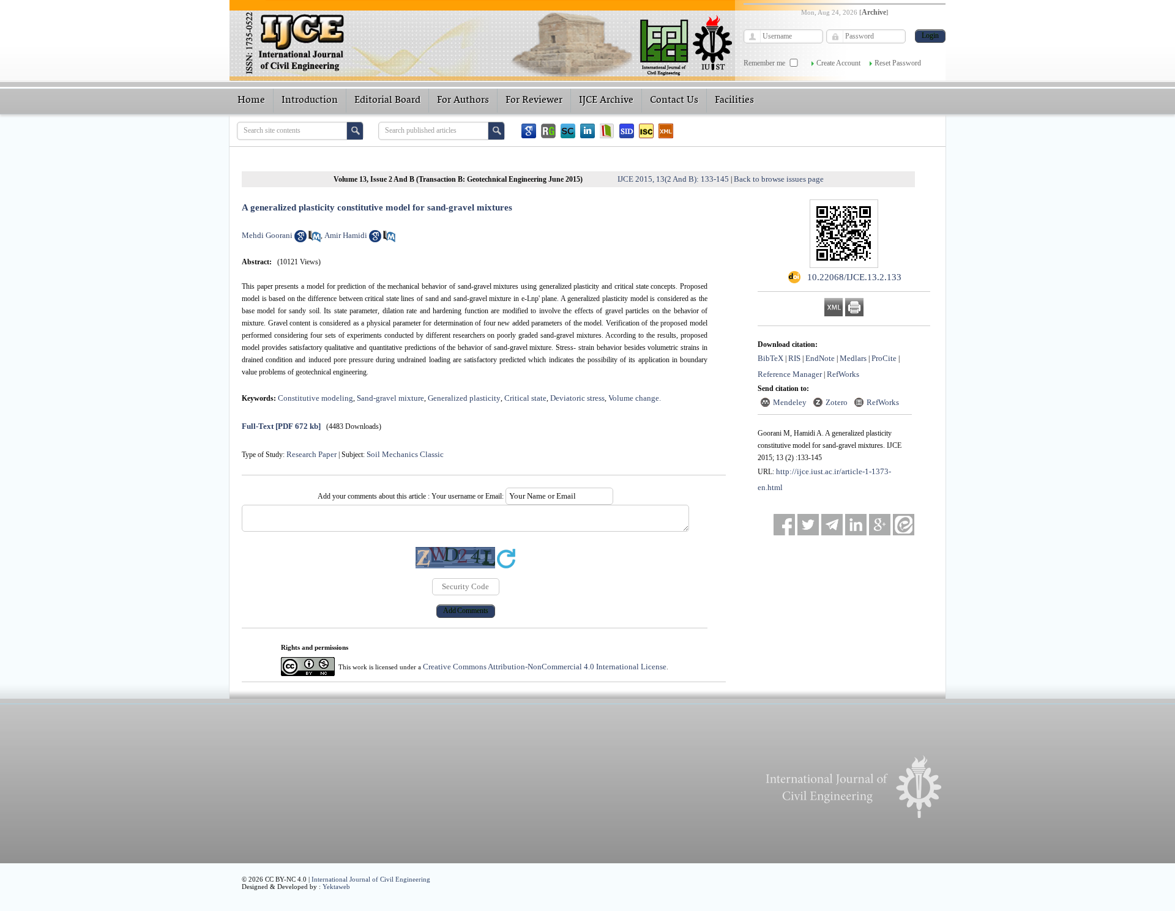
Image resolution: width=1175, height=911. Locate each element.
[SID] (626, 131)
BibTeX (770, 358)
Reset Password (898, 63)
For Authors (463, 100)
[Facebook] (784, 524)
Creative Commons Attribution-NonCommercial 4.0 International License (544, 666)
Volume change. (634, 398)
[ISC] (646, 131)
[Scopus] (568, 131)
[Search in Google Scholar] (300, 239)
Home (251, 100)
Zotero (837, 402)
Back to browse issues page (779, 179)
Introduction (310, 100)
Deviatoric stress (577, 398)
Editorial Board (387, 100)
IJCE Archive (606, 100)
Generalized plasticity (464, 398)
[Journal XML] (665, 131)
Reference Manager (790, 374)
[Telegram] (832, 524)
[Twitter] (808, 524)
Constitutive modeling (315, 398)
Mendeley (790, 402)
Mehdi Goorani (267, 235)
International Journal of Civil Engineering (370, 879)
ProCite (884, 358)
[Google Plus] (879, 524)
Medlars (853, 358)
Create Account (838, 63)
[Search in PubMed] (314, 239)
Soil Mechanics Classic (405, 454)
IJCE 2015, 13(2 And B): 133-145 (673, 179)
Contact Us (674, 100)
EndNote (820, 358)
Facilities (734, 100)
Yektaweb (336, 886)
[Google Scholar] (528, 131)
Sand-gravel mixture (390, 398)
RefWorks (843, 374)
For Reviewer (533, 100)
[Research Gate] (548, 131)
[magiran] (607, 131)
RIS (794, 358)
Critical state (525, 398)
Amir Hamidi (345, 235)
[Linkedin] (587, 131)
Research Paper (311, 454)
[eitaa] (903, 524)
